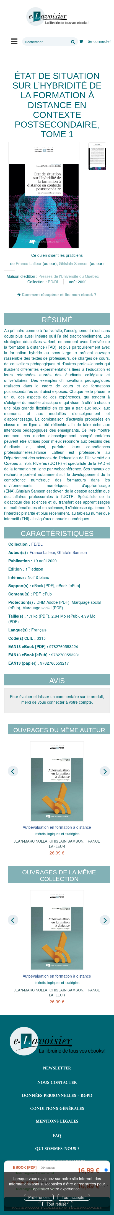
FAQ (57, 1136)
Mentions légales (57, 1121)
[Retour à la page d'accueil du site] (57, 16)
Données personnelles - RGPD (57, 1096)
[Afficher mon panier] (81, 41)
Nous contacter (57, 1083)
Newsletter (57, 1068)
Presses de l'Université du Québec (68, 276)
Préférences (39, 1197)
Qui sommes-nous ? (57, 1149)
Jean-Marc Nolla (30, 841)
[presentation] (13, 771)
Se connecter (99, 41)
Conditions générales (57, 1109)
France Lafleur (29, 263)
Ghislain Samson (74, 263)
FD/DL (53, 281)
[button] (43, 195)
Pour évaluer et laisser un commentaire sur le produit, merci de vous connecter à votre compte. (57, 699)
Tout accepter (74, 1197)
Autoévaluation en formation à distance (57, 827)
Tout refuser (57, 1204)
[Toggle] (14, 40)
